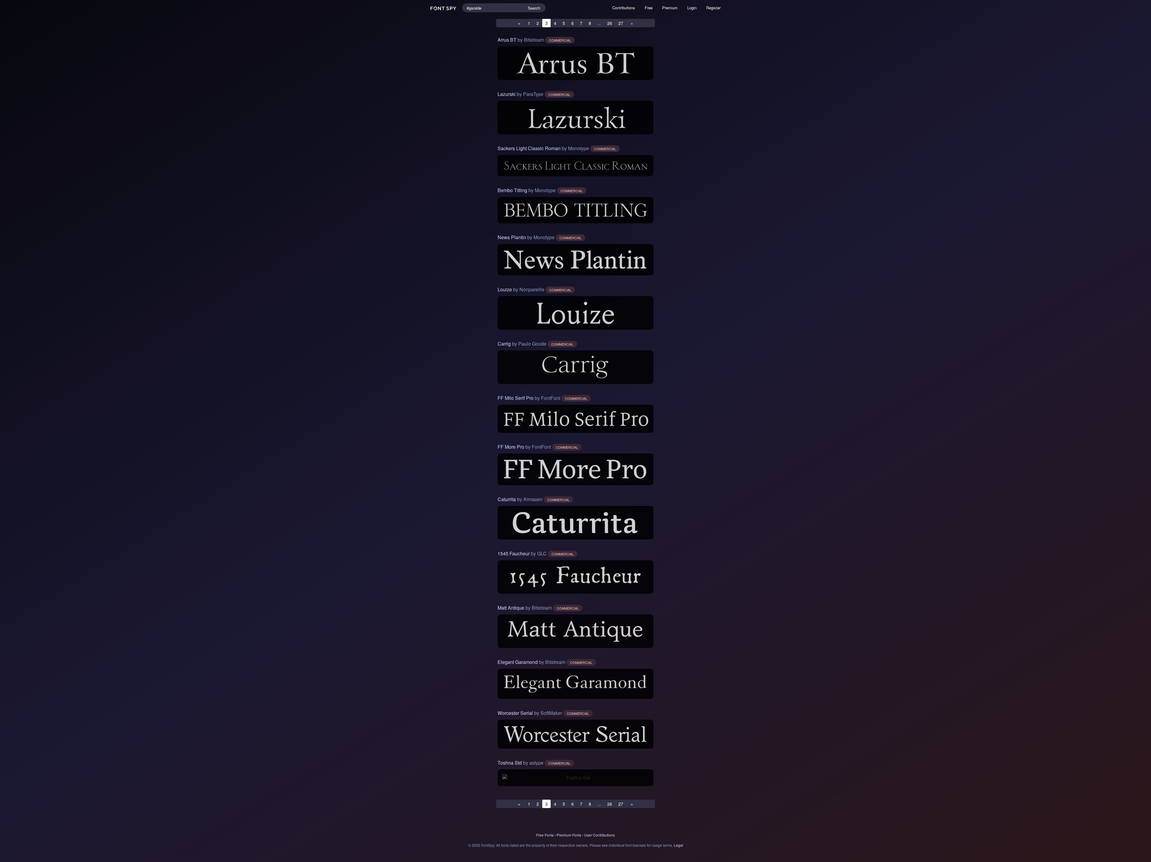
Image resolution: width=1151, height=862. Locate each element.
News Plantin (512, 237)
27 (620, 23)
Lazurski (507, 94)
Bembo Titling (512, 190)
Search (534, 8)
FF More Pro (511, 446)
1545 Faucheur (514, 553)
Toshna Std (510, 762)
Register (713, 7)
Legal (678, 845)
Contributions (623, 7)
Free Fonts (545, 834)
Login (692, 7)
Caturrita (507, 499)
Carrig (504, 343)
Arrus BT (507, 39)
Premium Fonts (569, 834)
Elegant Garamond (518, 661)
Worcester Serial (515, 712)
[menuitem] (624, 7)
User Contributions (599, 834)
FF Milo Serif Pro (516, 397)
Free (649, 7)
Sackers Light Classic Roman (529, 148)
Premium (670, 7)
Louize (505, 289)
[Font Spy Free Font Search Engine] (443, 7)
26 (609, 23)
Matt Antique (511, 607)
